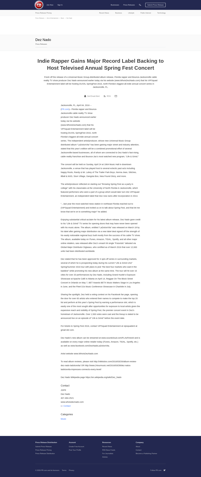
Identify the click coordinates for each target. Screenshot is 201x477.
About (138, 446)
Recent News (107, 446)
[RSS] (105, 96)
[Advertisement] (100, 26)
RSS (109, 96)
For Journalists (107, 453)
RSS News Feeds (108, 450)
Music (62, 18)
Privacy (71, 470)
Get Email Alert (93, 96)
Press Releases (39, 18)
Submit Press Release (155, 5)
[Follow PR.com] (163, 470)
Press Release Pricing (43, 450)
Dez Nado (69, 18)
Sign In (60, 5)
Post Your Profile (75, 450)
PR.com (65, 109)
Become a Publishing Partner (146, 453)
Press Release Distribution (45, 453)
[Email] (115, 96)
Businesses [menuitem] (115, 5)
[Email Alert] (85, 96)
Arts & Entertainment (52, 18)
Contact (67, 406)
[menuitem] (140, 5)
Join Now (50, 5)
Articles (105, 457)
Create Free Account (76, 446)
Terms (64, 470)
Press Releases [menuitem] (129, 5)
